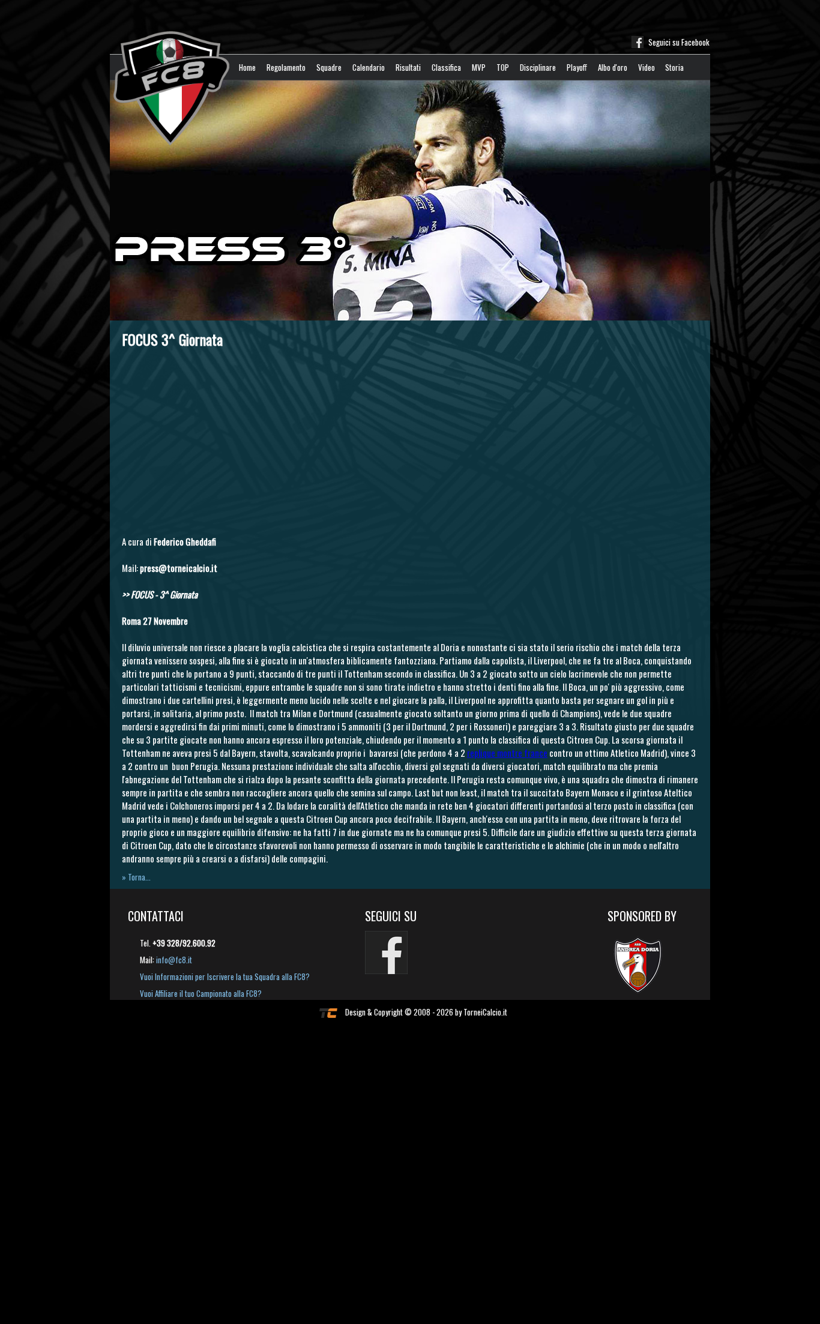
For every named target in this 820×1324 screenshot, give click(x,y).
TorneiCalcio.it (485, 1012)
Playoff (577, 67)
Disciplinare (538, 67)
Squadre (329, 67)
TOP (502, 67)
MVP (479, 67)
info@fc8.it (174, 960)
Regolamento (286, 67)
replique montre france (507, 752)
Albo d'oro (612, 67)
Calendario (368, 67)
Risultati (408, 67)
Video (646, 67)
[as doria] (643, 964)
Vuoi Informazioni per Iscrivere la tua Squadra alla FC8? (225, 976)
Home (247, 67)
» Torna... (136, 877)
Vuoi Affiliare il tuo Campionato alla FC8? (201, 993)
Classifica (446, 67)
